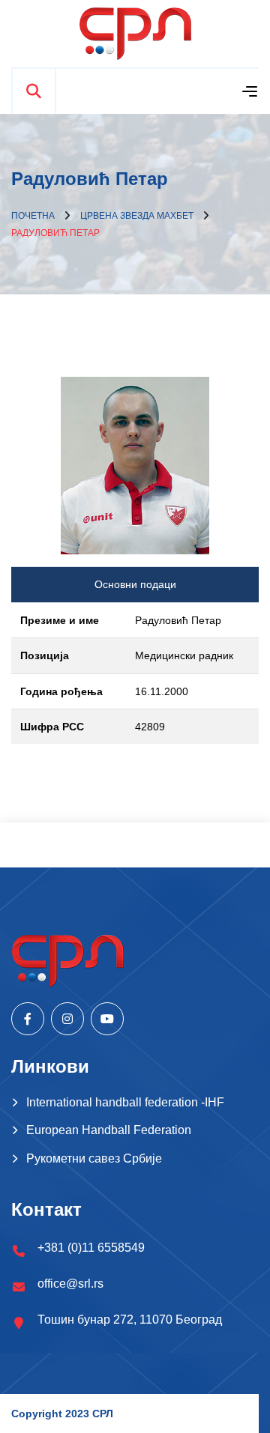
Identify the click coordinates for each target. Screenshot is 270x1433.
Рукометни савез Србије (94, 1158)
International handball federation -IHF (125, 1102)
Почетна (33, 215)
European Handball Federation (108, 1130)
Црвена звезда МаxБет (137, 215)
